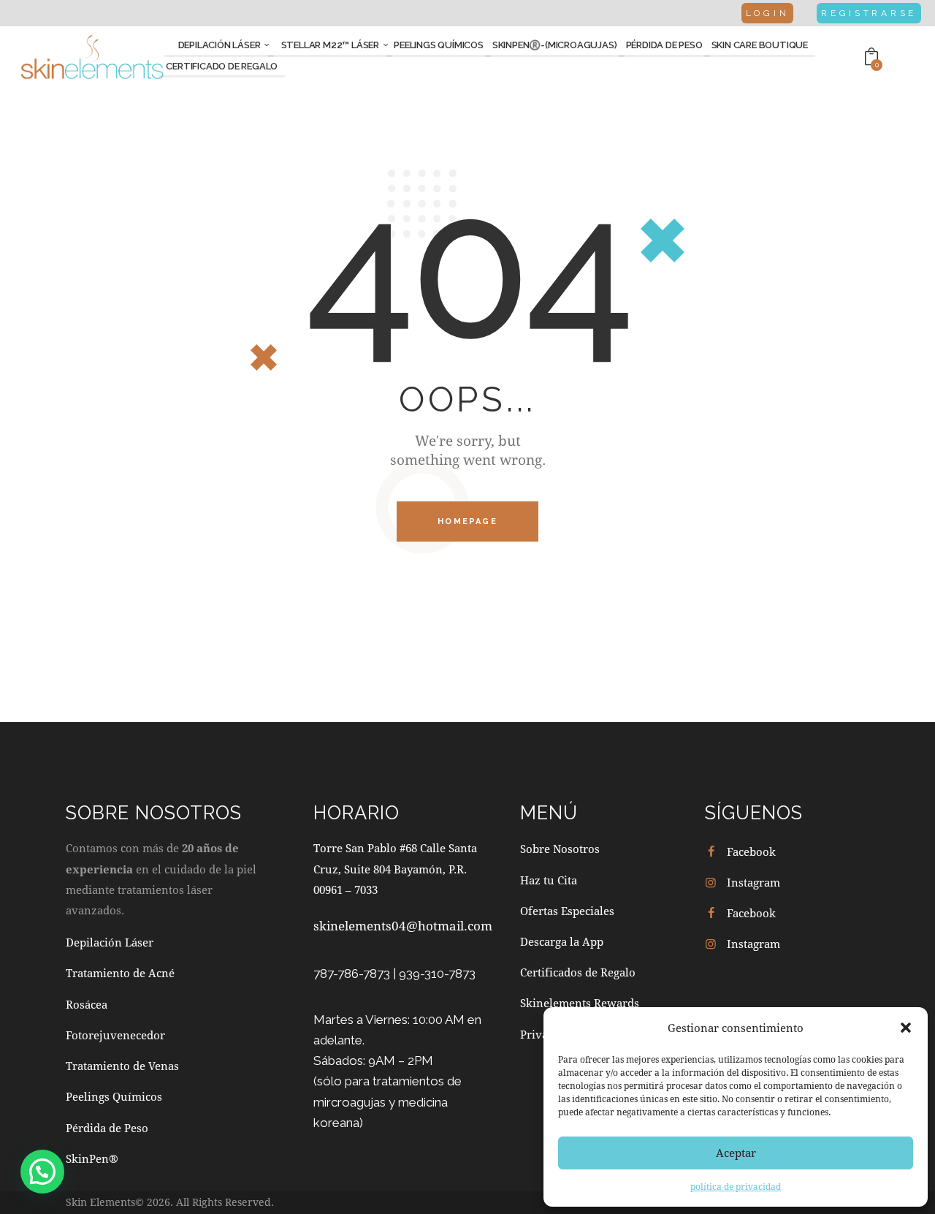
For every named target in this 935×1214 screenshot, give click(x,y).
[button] (905, 1027)
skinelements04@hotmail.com (402, 925)
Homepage (467, 521)
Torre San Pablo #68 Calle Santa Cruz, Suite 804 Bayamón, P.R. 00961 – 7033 (395, 868)
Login (768, 13)
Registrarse (869, 13)
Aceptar (736, 1152)
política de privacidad (735, 1186)
